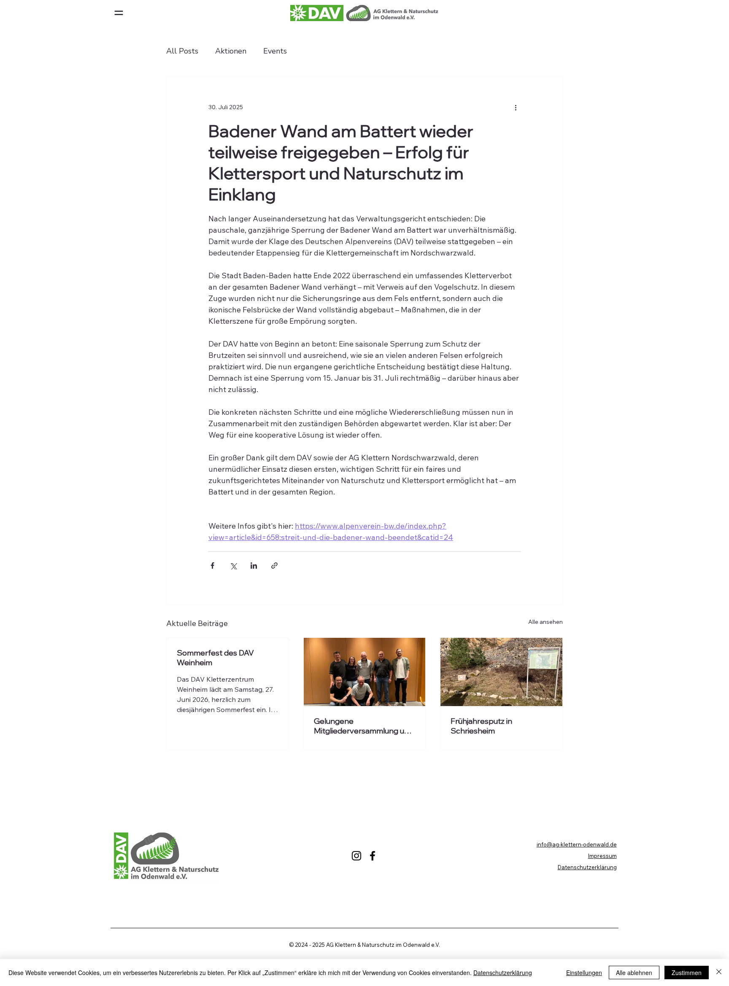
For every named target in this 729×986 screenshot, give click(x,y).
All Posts (182, 51)
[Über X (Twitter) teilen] (233, 566)
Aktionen (230, 51)
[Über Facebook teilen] (212, 566)
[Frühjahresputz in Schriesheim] (501, 672)
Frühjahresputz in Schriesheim (481, 726)
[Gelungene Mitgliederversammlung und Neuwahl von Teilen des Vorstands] (365, 672)
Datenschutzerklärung (587, 867)
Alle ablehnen (634, 972)
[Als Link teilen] (274, 566)
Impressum (602, 855)
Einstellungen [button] (584, 972)
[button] (119, 13)
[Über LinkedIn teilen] (254, 566)
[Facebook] (372, 855)
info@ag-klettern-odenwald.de (577, 844)
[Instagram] (356, 855)
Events (275, 51)
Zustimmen (687, 972)
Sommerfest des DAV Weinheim (215, 657)
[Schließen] (719, 972)
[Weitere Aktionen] (515, 107)
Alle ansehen (545, 622)
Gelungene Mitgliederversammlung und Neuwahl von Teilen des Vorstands (363, 726)
